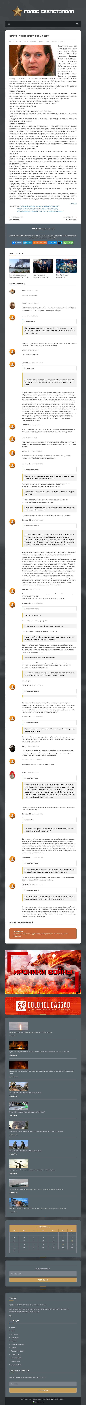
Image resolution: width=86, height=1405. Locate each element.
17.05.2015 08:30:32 (15, 41)
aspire (24, 350)
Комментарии (15, 1361)
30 (72, 1248)
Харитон (25, 589)
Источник (73, 204)
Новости (28, 41)
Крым (13, 1331)
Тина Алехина (44, 41)
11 (24, 1241)
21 (53, 1244)
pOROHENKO (26, 425)
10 (14, 1241)
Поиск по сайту (16, 1358)
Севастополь (15, 1334)
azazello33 (25, 760)
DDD (23, 437)
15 (63, 1241)
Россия (13, 1327)
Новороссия (15, 1337)
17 (14, 1244)
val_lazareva (26, 451)
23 (72, 1244)
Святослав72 (26, 363)
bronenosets (26, 464)
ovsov (24, 291)
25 (24, 1248)
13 (43, 1241)
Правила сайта (15, 1354)
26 (33, 1248)
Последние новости (17, 1351)
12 (33, 1241)
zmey (23, 316)
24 (14, 1248)
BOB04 (24, 303)
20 (62, 41)
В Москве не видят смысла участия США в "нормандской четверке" (40, 211)
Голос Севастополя (47, 1399)
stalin (24, 772)
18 (24, 1244)
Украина (13, 1341)
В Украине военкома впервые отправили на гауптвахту (40, 206)
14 (53, 1241)
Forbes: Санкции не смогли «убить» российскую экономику (37, 209)
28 (53, 1248)
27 (43, 1248)
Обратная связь (16, 1364)
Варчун (24, 746)
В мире (34, 41)
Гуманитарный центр (17, 1344)
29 (63, 1248)
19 (33, 1244)
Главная (13, 1348)
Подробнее (13, 1036)
